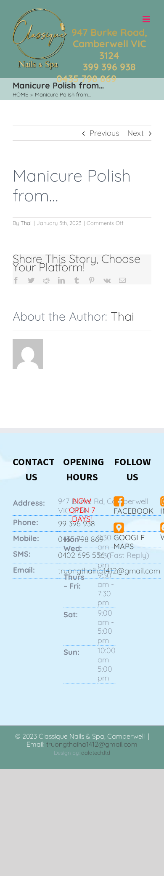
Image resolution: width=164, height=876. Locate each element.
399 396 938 (109, 67)
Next (135, 133)
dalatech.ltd (95, 752)
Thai (26, 223)
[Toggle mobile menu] (147, 19)
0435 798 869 (86, 78)
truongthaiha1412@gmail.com (92, 744)
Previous (104, 133)
